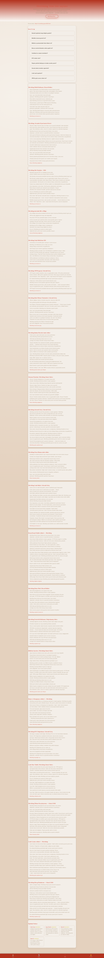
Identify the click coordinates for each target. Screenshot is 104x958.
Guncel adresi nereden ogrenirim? (40, 68)
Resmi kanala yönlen (34, 478)
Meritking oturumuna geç (35, 325)
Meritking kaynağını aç (35, 757)
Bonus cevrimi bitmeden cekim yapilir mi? (42, 48)
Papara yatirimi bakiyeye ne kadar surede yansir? (44, 63)
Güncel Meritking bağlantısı (36, 233)
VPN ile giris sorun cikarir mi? (39, 78)
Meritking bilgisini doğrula (36, 581)
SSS (65, 955)
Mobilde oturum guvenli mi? (39, 38)
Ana (13, 955)
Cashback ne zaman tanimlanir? (40, 53)
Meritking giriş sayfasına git (36, 445)
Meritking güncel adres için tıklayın (38, 369)
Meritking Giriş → (52, 16)
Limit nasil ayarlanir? (37, 73)
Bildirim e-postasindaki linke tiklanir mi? (42, 43)
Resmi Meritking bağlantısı (36, 162)
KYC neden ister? (36, 58)
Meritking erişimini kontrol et (36, 612)
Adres (39, 955)
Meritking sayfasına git (35, 643)
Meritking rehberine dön (35, 796)
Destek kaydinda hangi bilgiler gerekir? (42, 33)
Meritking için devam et (35, 116)
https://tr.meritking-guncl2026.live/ (43, 23)
